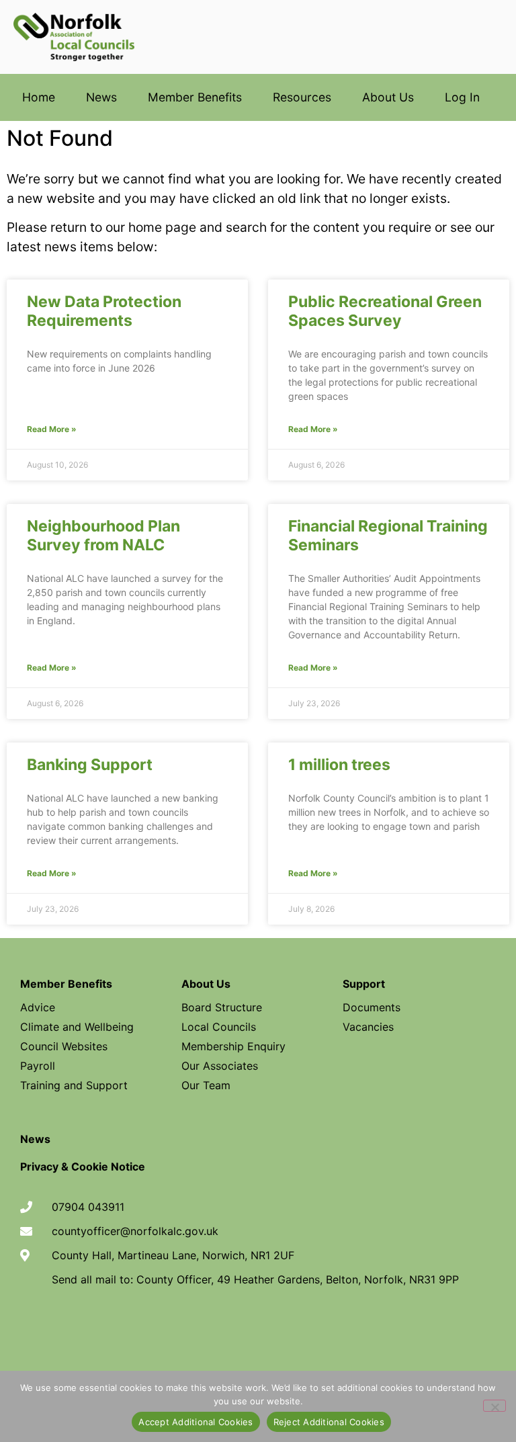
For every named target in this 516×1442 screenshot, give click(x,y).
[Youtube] (258, 1327)
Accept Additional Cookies (195, 1421)
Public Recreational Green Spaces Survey (385, 311)
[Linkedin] (301, 1327)
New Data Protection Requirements (104, 311)
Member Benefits (195, 97)
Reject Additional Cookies (328, 1421)
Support (364, 983)
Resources (302, 97)
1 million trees (339, 764)
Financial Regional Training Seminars (388, 535)
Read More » (52, 429)
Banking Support (90, 764)
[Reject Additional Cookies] (494, 1406)
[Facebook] (215, 1327)
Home (38, 97)
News (101, 97)
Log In (462, 97)
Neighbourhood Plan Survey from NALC (103, 535)
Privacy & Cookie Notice (82, 1166)
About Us (388, 97)
